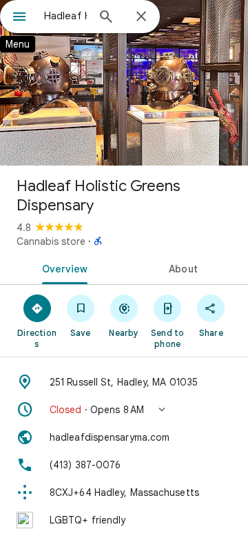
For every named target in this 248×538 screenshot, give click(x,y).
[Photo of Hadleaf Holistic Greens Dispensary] (124, 83)
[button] (124, 410)
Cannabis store (51, 241)
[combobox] (65, 16)
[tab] (62, 267)
